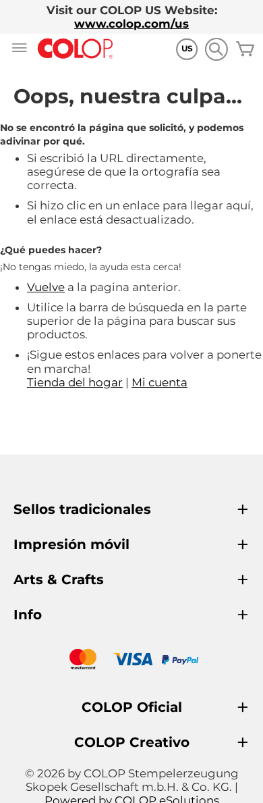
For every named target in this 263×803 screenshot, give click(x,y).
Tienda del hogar (75, 382)
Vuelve (46, 287)
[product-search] (216, 48)
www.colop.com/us (131, 23)
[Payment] (131, 661)
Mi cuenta (159, 382)
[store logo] (75, 49)
